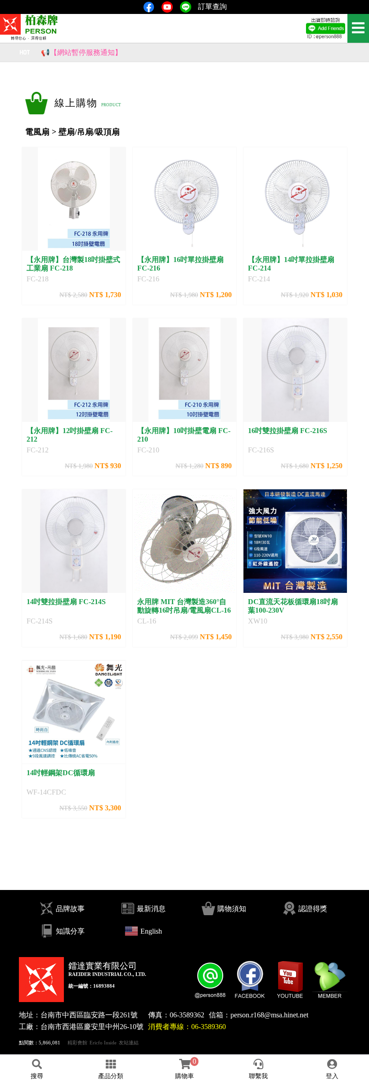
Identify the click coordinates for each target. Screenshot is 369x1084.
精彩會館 (77, 1042)
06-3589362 (187, 1015)
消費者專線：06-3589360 (187, 1026)
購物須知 (231, 908)
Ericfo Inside (103, 1042)
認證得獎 (312, 908)
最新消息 (151, 908)
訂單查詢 (212, 6)
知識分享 (70, 931)
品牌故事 (70, 908)
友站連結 (129, 1042)
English (151, 931)
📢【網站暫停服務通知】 (81, 49)
